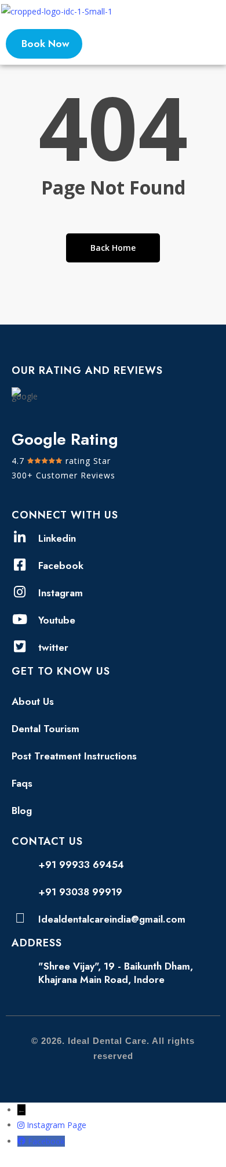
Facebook (46, 1141)
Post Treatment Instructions (74, 756)
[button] (216, 11)
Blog (22, 810)
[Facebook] (22, 1141)
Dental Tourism (45, 729)
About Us (33, 701)
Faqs (22, 783)
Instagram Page (56, 1124)
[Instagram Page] (22, 1124)
